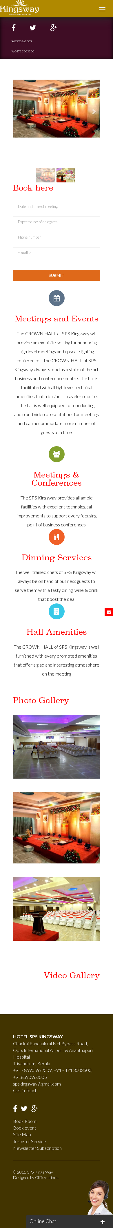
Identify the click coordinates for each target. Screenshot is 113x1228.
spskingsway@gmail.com (37, 1083)
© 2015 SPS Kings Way (33, 1172)
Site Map (22, 1134)
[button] (19, 109)
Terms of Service (29, 1141)
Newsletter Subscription (37, 1148)
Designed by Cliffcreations (36, 1177)
